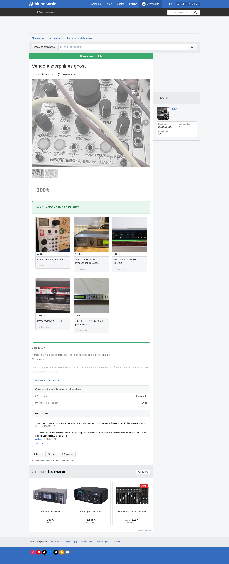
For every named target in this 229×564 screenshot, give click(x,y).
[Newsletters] (67, 552)
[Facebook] (50, 552)
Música (120, 4)
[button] (146, 122)
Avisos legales (103, 542)
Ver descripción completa (47, 380)
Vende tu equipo (72, 542)
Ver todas (143, 472)
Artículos (96, 4)
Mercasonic (152, 4)
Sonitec (38, 426)
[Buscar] (195, 12)
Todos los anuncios (48, 12)
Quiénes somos (87, 542)
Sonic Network (56, 542)
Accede (181, 4)
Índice (33, 12)
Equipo (133, 4)
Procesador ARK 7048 (49, 321)
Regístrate (193, 4)
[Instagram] (32, 552)
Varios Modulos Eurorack (51, 259)
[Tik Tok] (44, 552)
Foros (108, 4)
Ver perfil (39, 443)
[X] (55, 552)
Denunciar (68, 454)
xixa (38, 74)
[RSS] (61, 552)
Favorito (39, 454)
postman (39, 439)
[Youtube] (38, 552)
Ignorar (54, 454)
